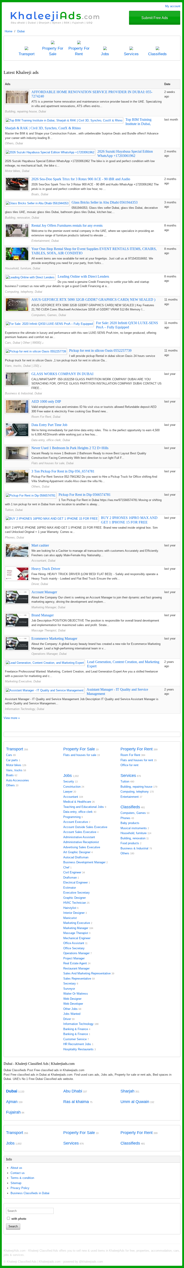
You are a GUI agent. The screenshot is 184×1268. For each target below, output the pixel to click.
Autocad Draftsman (75, 857)
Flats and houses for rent (136, 760)
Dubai (21, 31)
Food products (129, 843)
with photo (18, 1218)
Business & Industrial (134, 848)
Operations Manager (76, 953)
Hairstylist (69, 908)
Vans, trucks (14, 770)
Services (128, 775)
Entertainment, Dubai (45, 240)
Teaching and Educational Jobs (83, 807)
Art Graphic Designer (76, 852)
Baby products (129, 823)
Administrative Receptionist (81, 842)
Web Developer (73, 1003)
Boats (10, 775)
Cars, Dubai (12, 342)
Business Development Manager (84, 862)
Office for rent (129, 765)
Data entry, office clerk (78, 811)
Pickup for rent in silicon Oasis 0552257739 (100, 350)
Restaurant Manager (76, 968)
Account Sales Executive (79, 832)
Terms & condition (22, 1178)
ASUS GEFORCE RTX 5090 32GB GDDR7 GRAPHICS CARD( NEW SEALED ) (93, 299)
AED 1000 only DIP (46, 401)
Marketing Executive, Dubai (23, 681)
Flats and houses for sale (79, 755)
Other (26, 342)
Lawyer (67, 791)
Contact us (18, 1173)
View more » (12, 718)
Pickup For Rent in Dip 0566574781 (85, 495)
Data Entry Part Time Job (49, 425)
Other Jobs (70, 1009)
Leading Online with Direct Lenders (83, 276)
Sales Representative (77, 978)
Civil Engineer (72, 872)
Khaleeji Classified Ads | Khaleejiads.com (34, 1261)
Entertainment (129, 796)
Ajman (12, 1101)
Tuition (124, 781)
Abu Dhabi (72, 1091)
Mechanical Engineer (76, 938)
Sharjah (127, 1091)
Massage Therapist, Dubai (48, 630)
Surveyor (69, 988)
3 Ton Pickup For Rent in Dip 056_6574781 (62, 471)
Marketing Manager (75, 928)
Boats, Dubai (39, 194)
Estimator (69, 887)
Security (68, 781)
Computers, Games (133, 813)
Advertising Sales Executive (81, 847)
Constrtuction (72, 786)
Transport (14, 749)
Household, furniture (133, 833)
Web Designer (72, 998)
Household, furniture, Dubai (22, 268)
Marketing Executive (76, 923)
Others (10, 785)
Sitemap (16, 1183)
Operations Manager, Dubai (49, 653)
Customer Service (75, 1039)
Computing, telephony (134, 791)
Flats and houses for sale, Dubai (52, 463)
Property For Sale (79, 749)
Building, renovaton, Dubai (22, 217)
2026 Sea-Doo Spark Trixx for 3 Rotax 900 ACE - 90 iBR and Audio (80, 179)
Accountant (70, 796)
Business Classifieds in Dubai (30, 1193)
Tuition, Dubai (14, 510)
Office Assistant (73, 943)
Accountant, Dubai (43, 560)
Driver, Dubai (39, 584)
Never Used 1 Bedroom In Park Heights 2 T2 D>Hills (69, 448)
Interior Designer (74, 912)
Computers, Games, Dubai (48, 315)
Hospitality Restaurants (78, 1049)
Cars (9, 755)
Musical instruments (133, 828)
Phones (125, 818)
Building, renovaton (132, 838)
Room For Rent (130, 755)
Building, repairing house (136, 786)
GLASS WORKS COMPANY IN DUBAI (62, 374)
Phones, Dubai (14, 537)
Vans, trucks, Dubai (18, 365)
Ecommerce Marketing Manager (54, 638)
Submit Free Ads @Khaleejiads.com (155, 20)
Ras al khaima (76, 1101)
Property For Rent (136, 749)
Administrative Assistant (79, 837)
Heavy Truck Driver (45, 569)
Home (8, 31)
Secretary (69, 983)
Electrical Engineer (75, 882)
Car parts (12, 760)
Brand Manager (42, 615)
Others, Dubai (14, 143)
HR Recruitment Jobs (77, 1044)
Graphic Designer (74, 897)
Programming (72, 817)
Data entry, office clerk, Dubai (50, 440)
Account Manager (44, 592)
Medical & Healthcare (77, 801)
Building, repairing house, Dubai (25, 111)
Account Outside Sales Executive (85, 827)
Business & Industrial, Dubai (23, 393)
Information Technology (78, 1024)
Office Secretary (74, 948)
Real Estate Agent (75, 963)
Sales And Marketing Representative (87, 973)
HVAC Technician (74, 902)
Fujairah (13, 1112)
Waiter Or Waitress (75, 993)
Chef (66, 867)
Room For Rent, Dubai (45, 416)
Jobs (67, 775)
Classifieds (130, 807)
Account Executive (75, 822)
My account (172, 6)
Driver (67, 1019)
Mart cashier (40, 545)
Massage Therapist (75, 933)
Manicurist (70, 918)
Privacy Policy (20, 1188)
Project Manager (74, 958)
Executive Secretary (76, 892)
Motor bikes (13, 765)
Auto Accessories (17, 780)
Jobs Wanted (71, 1013)
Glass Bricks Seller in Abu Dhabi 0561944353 (105, 202)
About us (16, 1167)
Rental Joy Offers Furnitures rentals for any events (67, 225)
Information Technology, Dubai (24, 709)
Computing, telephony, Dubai (23, 291)
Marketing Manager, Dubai (48, 607)
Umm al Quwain (134, 1101)
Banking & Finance (75, 1029)
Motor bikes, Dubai (17, 171)
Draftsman (70, 877)
